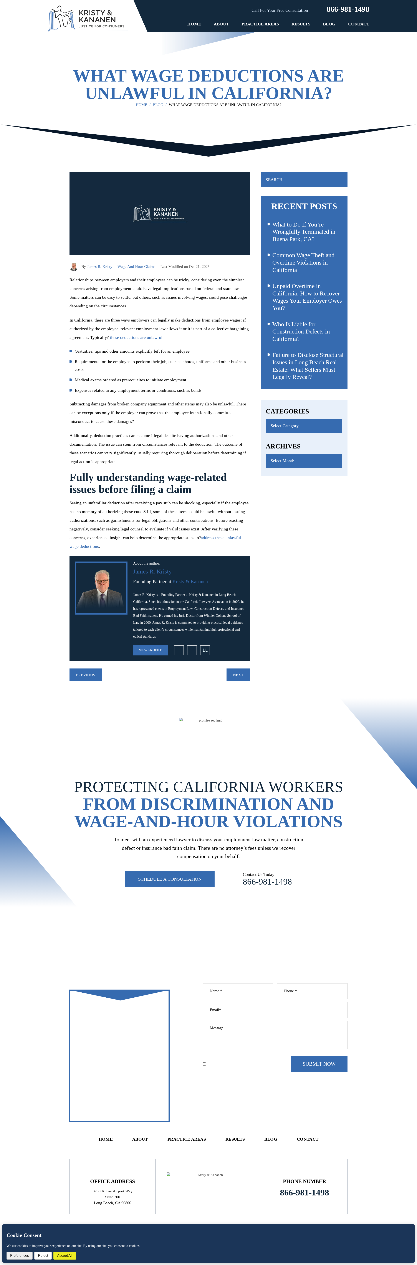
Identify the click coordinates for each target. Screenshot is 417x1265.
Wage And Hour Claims (136, 266)
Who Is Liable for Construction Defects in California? (301, 331)
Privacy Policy (232, 1057)
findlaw (192, 650)
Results (300, 24)
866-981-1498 (348, 9)
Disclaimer (211, 1057)
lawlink (205, 650)
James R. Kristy (99, 266)
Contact (358, 24)
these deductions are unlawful (136, 337)
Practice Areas (260, 24)
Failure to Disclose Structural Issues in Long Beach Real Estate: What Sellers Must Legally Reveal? (308, 366)
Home (194, 24)
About (221, 24)
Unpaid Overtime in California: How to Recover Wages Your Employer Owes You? (307, 297)
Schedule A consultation (170, 879)
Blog (329, 24)
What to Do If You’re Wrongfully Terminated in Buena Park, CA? (303, 231)
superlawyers (179, 650)
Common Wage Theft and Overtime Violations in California (303, 262)
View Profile (150, 650)
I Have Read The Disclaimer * (230, 1064)
